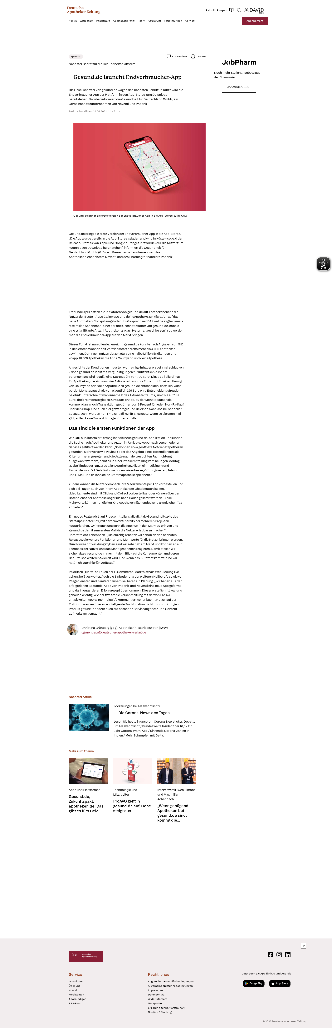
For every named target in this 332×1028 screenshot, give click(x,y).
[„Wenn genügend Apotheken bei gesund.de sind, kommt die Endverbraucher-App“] (176, 771)
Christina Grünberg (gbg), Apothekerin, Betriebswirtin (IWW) (124, 628)
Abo (255, 21)
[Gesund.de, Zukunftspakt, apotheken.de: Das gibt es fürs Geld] (88, 771)
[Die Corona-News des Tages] (89, 721)
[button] (83, 10)
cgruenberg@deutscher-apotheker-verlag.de (113, 632)
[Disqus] (137, 879)
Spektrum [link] (76, 56)
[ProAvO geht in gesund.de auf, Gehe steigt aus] (132, 771)
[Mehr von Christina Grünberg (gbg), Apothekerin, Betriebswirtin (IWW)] (73, 630)
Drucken (201, 56)
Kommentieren (180, 56)
